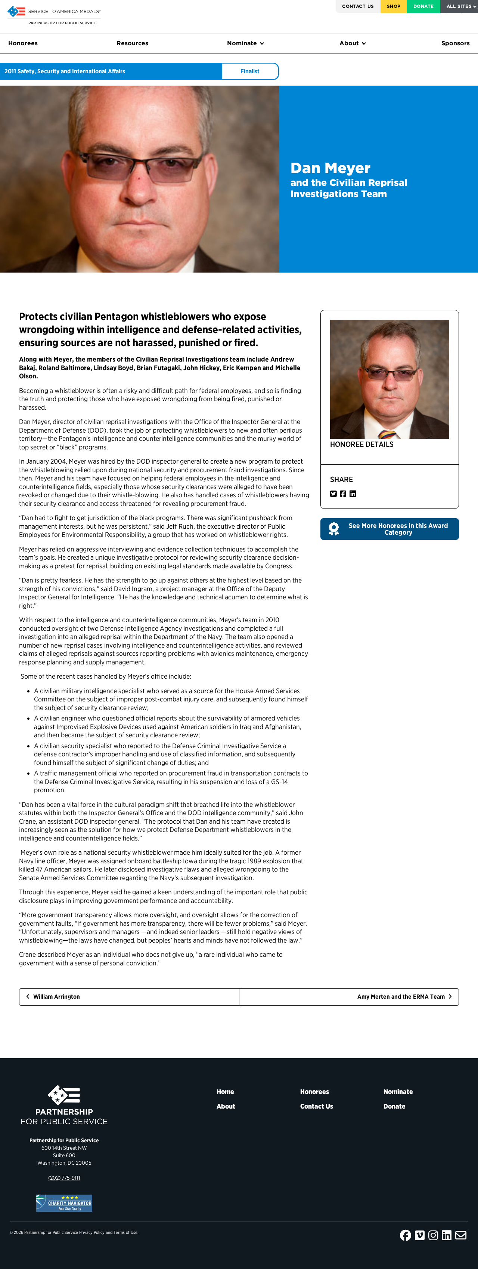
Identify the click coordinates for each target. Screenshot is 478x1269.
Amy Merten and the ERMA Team (401, 996)
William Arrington (56, 996)
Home (225, 1092)
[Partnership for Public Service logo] (64, 1104)
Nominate (242, 43)
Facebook (405, 1235)
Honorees (23, 43)
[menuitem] (358, 6)
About (349, 43)
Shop (394, 6)
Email (460, 1235)
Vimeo (419, 1235)
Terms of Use (125, 1232)
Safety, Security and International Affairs (71, 71)
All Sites (459, 6)
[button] (389, 529)
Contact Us (358, 6)
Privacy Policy (92, 1232)
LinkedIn (446, 1235)
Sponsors (455, 43)
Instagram (433, 1235)
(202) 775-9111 (64, 1177)
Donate (423, 6)
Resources (132, 43)
